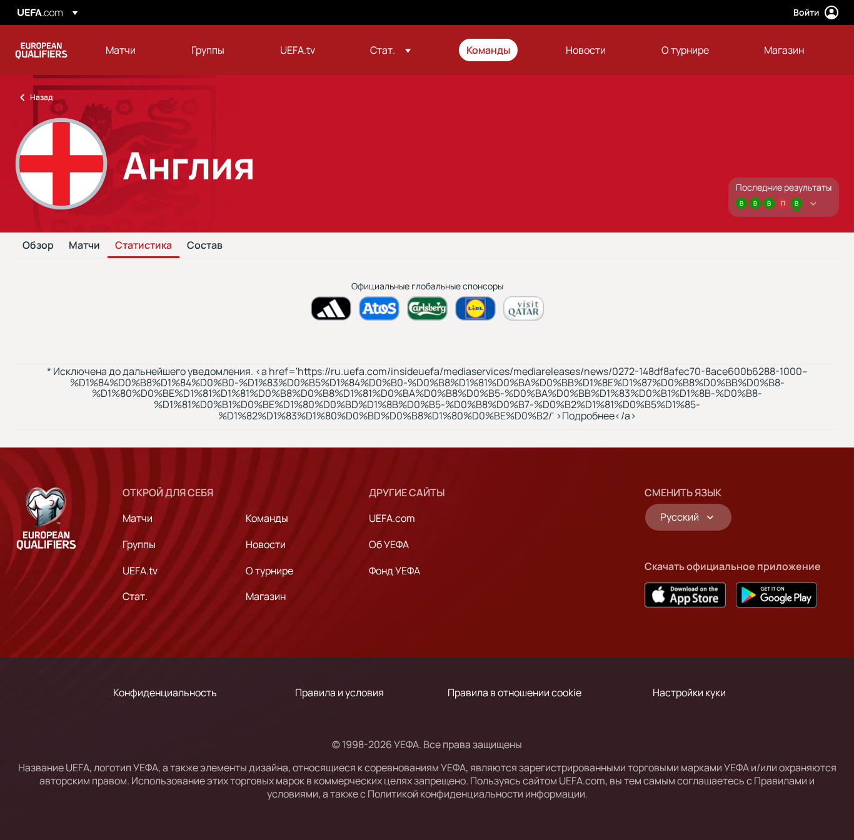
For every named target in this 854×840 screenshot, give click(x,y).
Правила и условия (339, 692)
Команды (267, 518)
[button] (390, 50)
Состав (205, 245)
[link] (121, 50)
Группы (139, 544)
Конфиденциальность (165, 692)
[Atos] (379, 308)
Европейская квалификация (41, 50)
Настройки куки (689, 692)
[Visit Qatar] (523, 308)
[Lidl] (475, 308)
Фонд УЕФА (394, 571)
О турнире (269, 571)
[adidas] (331, 308)
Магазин (266, 596)
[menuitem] (133, 50)
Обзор (38, 245)
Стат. (135, 596)
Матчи (84, 245)
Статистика (143, 245)
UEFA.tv (140, 571)
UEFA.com (392, 518)
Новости (266, 544)
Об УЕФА (389, 544)
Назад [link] (41, 97)
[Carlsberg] (427, 308)
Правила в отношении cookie (514, 692)
